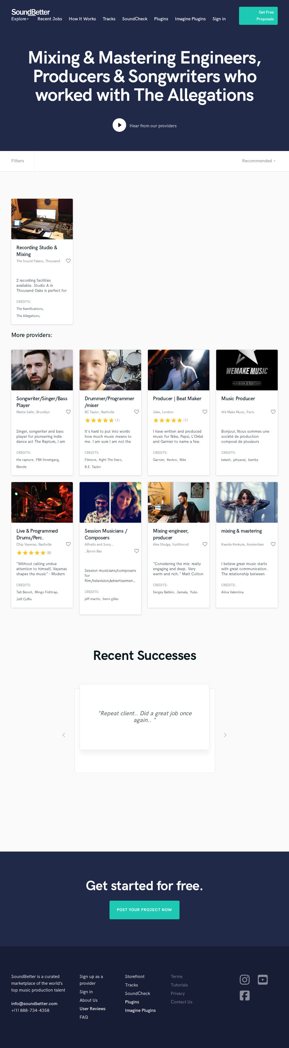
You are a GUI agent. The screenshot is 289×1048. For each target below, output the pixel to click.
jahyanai (239, 460)
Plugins (161, 19)
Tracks (109, 19)
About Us (89, 1000)
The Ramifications (29, 309)
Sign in (219, 19)
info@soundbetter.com (34, 1004)
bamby (253, 460)
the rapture (24, 460)
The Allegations (27, 316)
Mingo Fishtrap (46, 592)
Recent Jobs (50, 19)
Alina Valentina (232, 592)
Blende (21, 467)
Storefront (134, 976)
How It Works (82, 19)
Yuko (194, 592)
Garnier (158, 460)
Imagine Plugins (190, 19)
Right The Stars (110, 460)
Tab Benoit (24, 592)
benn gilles (111, 599)
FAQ (84, 1017)
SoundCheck (134, 19)
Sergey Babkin (163, 592)
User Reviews (93, 1009)
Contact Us (181, 1002)
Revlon (172, 460)
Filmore (90, 460)
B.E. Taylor (93, 467)
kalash (226, 460)
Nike (182, 460)
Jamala (182, 592)
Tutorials (179, 985)
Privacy (178, 993)
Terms (177, 976)
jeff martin (92, 599)
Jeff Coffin (24, 599)
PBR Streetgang (47, 460)
